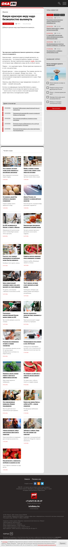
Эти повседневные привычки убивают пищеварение (9, 404)
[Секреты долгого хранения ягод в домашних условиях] (33, 254)
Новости (27, 479)
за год (62, 14)
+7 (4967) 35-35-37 (34, 501)
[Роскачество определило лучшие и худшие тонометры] (12, 339)
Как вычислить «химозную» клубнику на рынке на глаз (12, 461)
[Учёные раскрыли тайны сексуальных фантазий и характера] (12, 428)
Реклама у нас (36, 479)
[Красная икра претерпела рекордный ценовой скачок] (33, 223)
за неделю (50, 14)
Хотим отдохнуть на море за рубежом (57, 83)
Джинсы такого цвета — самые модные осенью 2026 (55, 29)
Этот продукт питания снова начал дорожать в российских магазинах (10, 170)
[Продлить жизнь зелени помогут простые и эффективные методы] (12, 371)
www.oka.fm (58, 537)
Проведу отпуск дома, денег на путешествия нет (57, 97)
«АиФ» (33, 61)
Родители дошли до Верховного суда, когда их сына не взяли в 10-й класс (26, 124)
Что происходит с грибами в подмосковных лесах (54, 51)
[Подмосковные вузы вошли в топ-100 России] (33, 339)
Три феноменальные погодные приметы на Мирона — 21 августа (56, 44)
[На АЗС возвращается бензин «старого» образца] (12, 223)
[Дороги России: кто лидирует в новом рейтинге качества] (33, 194)
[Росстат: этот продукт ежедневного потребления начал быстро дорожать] (12, 254)
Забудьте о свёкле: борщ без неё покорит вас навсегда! (31, 432)
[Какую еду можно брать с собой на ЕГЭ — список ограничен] (33, 399)
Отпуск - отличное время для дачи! (58, 93)
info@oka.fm (34, 506)
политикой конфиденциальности (47, 545)
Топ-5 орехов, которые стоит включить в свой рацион (31, 285)
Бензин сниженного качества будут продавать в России (32, 315)
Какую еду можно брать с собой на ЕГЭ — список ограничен (32, 404)
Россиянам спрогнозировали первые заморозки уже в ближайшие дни (55, 21)
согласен (4, 541)
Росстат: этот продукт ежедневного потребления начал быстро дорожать (11, 258)
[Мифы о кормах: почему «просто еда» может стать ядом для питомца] (33, 166)
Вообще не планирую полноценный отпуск (55, 102)
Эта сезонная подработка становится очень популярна (25, 119)
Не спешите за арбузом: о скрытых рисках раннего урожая (32, 375)
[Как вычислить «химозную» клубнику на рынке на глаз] (12, 458)
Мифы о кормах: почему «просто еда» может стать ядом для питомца (32, 170)
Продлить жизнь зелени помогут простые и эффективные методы (10, 375)
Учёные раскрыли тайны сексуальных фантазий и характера (11, 432)
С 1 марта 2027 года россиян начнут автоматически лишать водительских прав (55, 36)
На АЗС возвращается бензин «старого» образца (11, 226)
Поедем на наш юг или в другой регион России (56, 88)
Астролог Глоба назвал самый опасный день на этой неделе (26, 108)
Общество (5, 12)
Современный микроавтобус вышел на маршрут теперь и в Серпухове (26, 114)
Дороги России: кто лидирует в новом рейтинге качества (32, 199)
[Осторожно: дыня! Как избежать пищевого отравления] (12, 194)
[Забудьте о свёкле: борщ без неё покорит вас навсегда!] (33, 428)
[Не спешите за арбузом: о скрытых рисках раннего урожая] (33, 371)
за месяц (57, 14)
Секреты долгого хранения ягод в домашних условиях (32, 257)
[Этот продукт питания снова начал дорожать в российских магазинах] (12, 166)
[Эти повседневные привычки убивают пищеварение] (12, 399)
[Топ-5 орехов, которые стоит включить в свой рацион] (33, 280)
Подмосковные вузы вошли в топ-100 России (32, 342)
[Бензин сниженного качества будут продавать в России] (33, 311)
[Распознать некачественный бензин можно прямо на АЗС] (12, 311)
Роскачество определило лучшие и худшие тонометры (11, 343)
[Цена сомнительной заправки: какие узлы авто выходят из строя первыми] (12, 280)
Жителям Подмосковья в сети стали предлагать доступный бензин (26, 129)
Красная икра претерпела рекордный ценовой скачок (32, 226)
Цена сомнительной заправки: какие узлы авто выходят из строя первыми (11, 285)
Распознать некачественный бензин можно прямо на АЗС (10, 315)
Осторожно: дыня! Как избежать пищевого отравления (10, 199)
